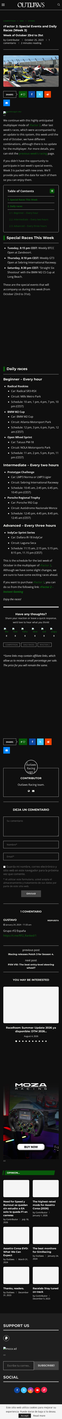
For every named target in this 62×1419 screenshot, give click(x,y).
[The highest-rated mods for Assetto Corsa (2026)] (46, 1188)
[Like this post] (24, 94)
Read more (39, 1416)
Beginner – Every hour (26, 212)
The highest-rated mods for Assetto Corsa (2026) (44, 1205)
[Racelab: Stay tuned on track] (46, 1275)
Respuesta (53, 920)
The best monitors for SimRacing (44, 1250)
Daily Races (28, 644)
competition (11, 644)
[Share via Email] (6, 103)
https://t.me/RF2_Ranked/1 (20, 935)
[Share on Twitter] (39, 94)
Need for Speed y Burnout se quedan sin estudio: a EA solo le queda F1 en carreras (15, 1208)
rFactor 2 (35, 125)
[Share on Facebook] (31, 94)
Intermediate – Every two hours (31, 219)
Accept (24, 1415)
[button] (6, 1014)
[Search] (58, 5)
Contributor (13, 39)
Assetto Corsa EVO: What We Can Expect (15, 1252)
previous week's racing (33, 153)
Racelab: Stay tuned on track (45, 1290)
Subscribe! (46, 1365)
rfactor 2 (44, 644)
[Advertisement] (31, 331)
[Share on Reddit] (47, 94)
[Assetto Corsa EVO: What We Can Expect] (16, 1235)
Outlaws (10, 1259)
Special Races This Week (24, 199)
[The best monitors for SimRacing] (46, 1235)
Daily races (16, 206)
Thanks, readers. (13, 1288)
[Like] (6, 630)
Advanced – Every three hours (30, 226)
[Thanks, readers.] (16, 1275)
